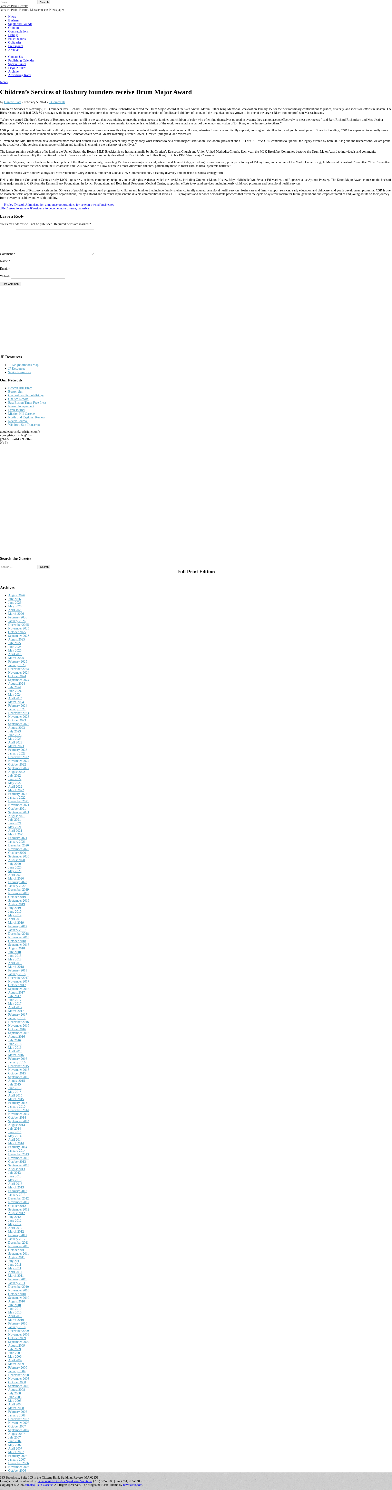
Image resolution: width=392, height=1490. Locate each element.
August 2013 (16, 1169)
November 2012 (18, 1202)
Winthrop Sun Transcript (24, 424)
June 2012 (14, 1220)
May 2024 (14, 694)
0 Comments (57, 102)
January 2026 (17, 621)
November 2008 (18, 1378)
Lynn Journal (16, 410)
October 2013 (17, 1161)
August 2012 (16, 1213)
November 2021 (18, 805)
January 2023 (17, 753)
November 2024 (18, 672)
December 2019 (18, 889)
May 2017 (14, 1003)
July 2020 (14, 863)
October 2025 (17, 632)
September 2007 (18, 1430)
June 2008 (14, 1397)
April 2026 (15, 610)
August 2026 (16, 595)
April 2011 (15, 1272)
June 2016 (14, 1044)
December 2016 (18, 1022)
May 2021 (14, 827)
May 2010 (14, 1312)
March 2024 (16, 702)
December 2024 (18, 669)
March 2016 (16, 1055)
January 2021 (17, 841)
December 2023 (18, 713)
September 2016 (18, 1033)
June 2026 (14, 602)
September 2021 (18, 812)
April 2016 (15, 1051)
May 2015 (14, 1091)
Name (5, 261)
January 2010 (17, 1327)
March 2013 (16, 1187)
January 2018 (17, 974)
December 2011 (18, 1242)
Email (5, 268)
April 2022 (15, 786)
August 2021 (16, 816)
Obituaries (14, 42)
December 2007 (18, 1419)
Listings (13, 35)
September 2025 (18, 635)
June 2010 (14, 1308)
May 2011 (14, 1268)
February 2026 (17, 617)
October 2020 (17, 852)
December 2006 (18, 1463)
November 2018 (18, 937)
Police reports (17, 38)
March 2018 (16, 966)
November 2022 (18, 760)
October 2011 (17, 1250)
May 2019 (14, 915)
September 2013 (18, 1165)
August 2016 (16, 1036)
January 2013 (17, 1194)
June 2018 (14, 955)
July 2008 (14, 1393)
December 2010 (18, 1286)
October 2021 (17, 808)
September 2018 (18, 944)
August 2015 (16, 1080)
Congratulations (18, 31)
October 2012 (17, 1205)
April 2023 (15, 742)
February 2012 (17, 1235)
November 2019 (18, 893)
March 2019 (16, 922)
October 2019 (17, 897)
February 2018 (17, 970)
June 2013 (14, 1176)
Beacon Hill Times (20, 388)
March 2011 (16, 1275)
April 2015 (15, 1095)
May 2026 (14, 606)
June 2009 (14, 1353)
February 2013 (17, 1191)
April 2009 (15, 1360)
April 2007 (15, 1448)
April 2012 (15, 1228)
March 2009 (16, 1364)
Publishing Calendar (21, 60)
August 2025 (16, 639)
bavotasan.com (132, 1485)
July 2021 (14, 819)
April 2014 (15, 1139)
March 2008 (16, 1408)
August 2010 (16, 1301)
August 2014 (16, 1125)
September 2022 (18, 768)
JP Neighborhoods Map (23, 365)
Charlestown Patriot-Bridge (25, 395)
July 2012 (14, 1216)
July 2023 (14, 731)
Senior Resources (19, 372)
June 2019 (14, 911)
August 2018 (16, 948)
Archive (13, 49)
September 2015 (18, 1077)
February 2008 (17, 1411)
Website (5, 276)
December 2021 (18, 801)
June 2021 (14, 823)
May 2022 (14, 783)
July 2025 (14, 643)
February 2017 (17, 1014)
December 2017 (18, 977)
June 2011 (14, 1264)
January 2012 (17, 1239)
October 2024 (17, 676)
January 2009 (17, 1371)
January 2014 (17, 1150)
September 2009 (18, 1342)
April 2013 (15, 1183)
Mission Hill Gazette (21, 413)
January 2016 (17, 1062)
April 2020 (15, 874)
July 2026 (14, 599)
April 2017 (15, 1007)
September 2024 (18, 680)
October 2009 (17, 1338)
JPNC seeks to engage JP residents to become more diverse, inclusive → (46, 208)
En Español (15, 46)
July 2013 (14, 1172)
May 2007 (14, 1444)
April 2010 (15, 1316)
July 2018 (14, 952)
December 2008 (18, 1375)
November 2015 (18, 1069)
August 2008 (16, 1389)
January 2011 (16, 1283)
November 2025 (18, 628)
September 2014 (18, 1121)
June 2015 (14, 1088)
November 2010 (18, 1290)
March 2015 (16, 1099)
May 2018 (14, 959)
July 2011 (14, 1261)
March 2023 (16, 746)
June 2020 (14, 867)
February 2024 (17, 705)
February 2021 (17, 838)
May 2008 (14, 1400)
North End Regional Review (26, 417)
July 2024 (14, 687)
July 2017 (14, 996)
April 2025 (15, 654)
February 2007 (17, 1456)
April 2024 (15, 698)
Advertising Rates (19, 75)
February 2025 (17, 661)
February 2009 (17, 1367)
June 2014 (14, 1132)
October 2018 (17, 941)
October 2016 (17, 1029)
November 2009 (18, 1334)
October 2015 (17, 1073)
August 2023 (16, 727)
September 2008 (18, 1386)
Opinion (13, 27)
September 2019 (18, 900)
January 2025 (17, 665)
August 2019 (16, 904)
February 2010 (17, 1323)
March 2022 (16, 790)
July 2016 (14, 1040)
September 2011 (18, 1253)
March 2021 (16, 834)
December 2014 (18, 1110)
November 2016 (18, 1025)
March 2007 (16, 1452)
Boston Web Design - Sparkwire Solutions (65, 1481)
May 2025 (14, 650)
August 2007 (16, 1433)
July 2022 (14, 775)
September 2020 (18, 856)
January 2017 (17, 1018)
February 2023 (17, 749)
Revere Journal (18, 421)
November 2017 (18, 981)
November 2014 (18, 1114)
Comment (7, 254)
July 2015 (14, 1084)
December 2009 (18, 1330)
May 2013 (14, 1180)
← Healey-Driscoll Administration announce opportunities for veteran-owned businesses (57, 204)
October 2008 (17, 1382)
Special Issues (17, 64)
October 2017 (17, 985)
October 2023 (17, 720)
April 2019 (15, 919)
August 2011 (16, 1257)
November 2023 (18, 716)
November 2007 (18, 1422)
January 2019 (17, 930)
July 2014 (14, 1128)
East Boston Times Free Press (27, 402)
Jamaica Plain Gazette (14, 6)
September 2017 (18, 988)
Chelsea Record (18, 399)
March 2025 (16, 657)
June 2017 (14, 1000)
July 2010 (14, 1305)
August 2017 (16, 992)
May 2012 (14, 1224)
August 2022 (16, 772)
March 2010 (16, 1319)
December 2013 (18, 1154)
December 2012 (18, 1198)
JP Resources (16, 368)
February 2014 (17, 1147)
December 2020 (18, 845)
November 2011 (18, 1246)
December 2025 (18, 624)
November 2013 (18, 1158)
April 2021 (15, 830)
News (12, 16)
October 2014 (17, 1117)
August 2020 (16, 860)
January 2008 (17, 1415)
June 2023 (14, 735)
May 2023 (14, 738)
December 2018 (18, 933)
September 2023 (18, 724)
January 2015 (17, 1106)
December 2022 (18, 757)
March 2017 (16, 1011)
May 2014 (14, 1136)
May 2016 (14, 1047)
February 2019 (17, 926)
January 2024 (17, 709)
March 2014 (16, 1143)
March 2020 (16, 878)
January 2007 (17, 1459)
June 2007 (14, 1441)
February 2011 (17, 1279)
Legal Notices (17, 67)
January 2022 (17, 797)
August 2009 (16, 1345)
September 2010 (18, 1297)
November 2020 (18, 849)
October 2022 (17, 764)
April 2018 (15, 963)
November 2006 (18, 1467)
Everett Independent (21, 406)
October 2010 (17, 1294)
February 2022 (17, 794)
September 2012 (18, 1209)
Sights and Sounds (20, 24)
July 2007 (14, 1437)
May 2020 (14, 871)
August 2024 (16, 683)
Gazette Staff (12, 102)
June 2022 (14, 779)
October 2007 (17, 1426)
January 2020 (17, 886)
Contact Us (15, 56)
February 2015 (17, 1102)
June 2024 (14, 691)
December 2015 (18, 1066)
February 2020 (17, 882)
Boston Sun (15, 391)
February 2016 (17, 1058)
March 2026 (16, 613)
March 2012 (16, 1231)
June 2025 (14, 646)
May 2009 (14, 1356)
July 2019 (14, 908)
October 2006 (17, 1470)
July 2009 (14, 1349)
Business (14, 20)
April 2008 (15, 1404)
